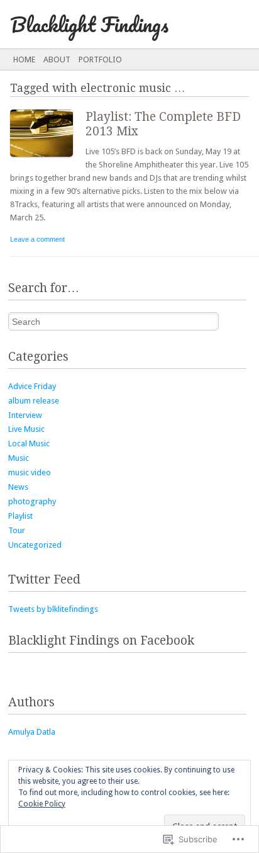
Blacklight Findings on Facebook (101, 640)
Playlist (20, 516)
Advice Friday (32, 386)
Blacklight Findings (89, 24)
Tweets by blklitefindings (53, 609)
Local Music (29, 443)
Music (18, 458)
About (56, 59)
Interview (25, 415)
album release (33, 400)
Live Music (26, 429)
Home (24, 59)
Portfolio (100, 59)
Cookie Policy (41, 803)
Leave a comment (37, 239)
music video (29, 472)
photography (32, 501)
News (18, 487)
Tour (16, 530)
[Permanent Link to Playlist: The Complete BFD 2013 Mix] (47, 160)
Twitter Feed (44, 579)
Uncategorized (35, 545)
